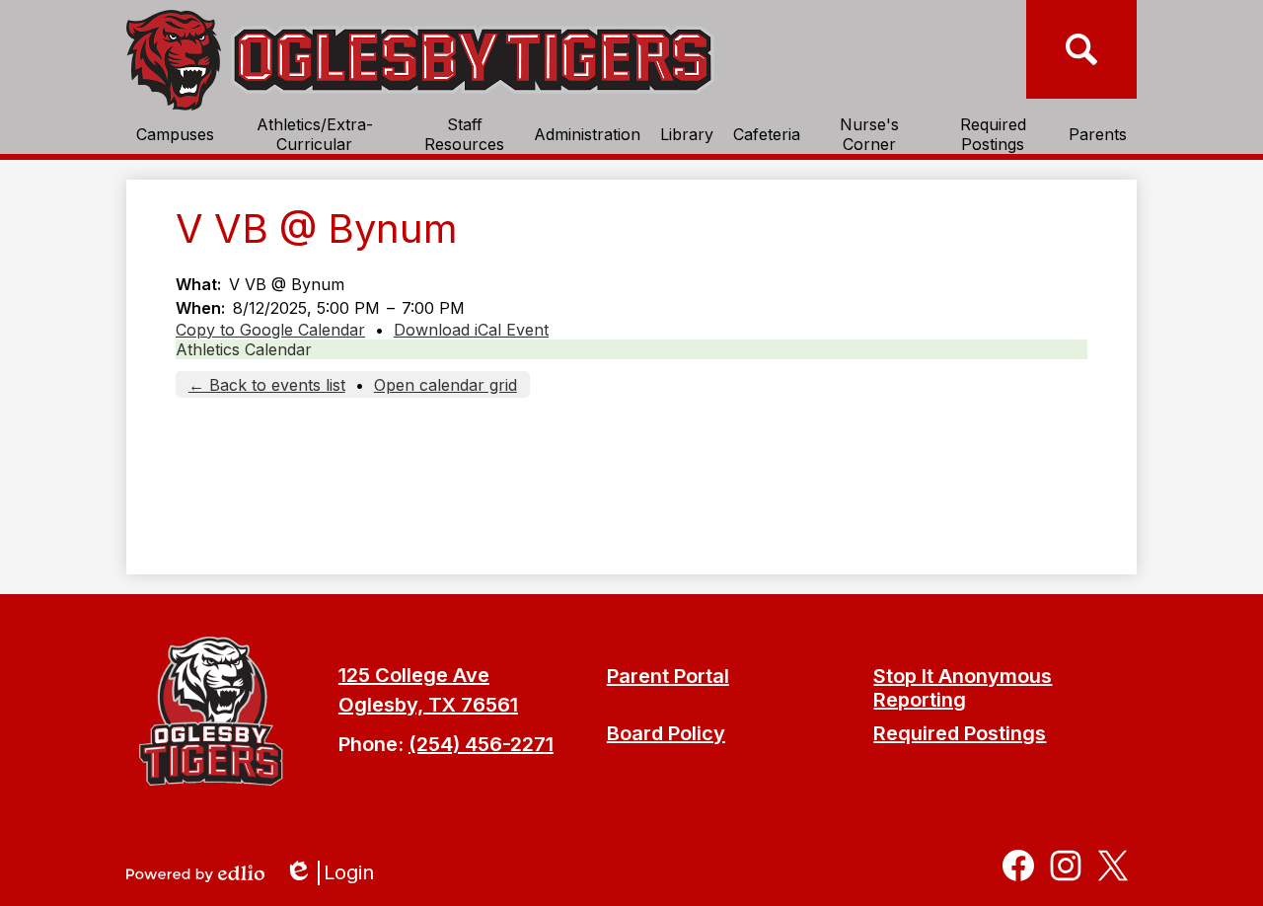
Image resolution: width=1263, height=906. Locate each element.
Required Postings (959, 733)
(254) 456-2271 (481, 744)
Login (336, 873)
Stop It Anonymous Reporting (962, 688)
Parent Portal (668, 676)
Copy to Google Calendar (270, 330)
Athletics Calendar (244, 349)
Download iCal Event (471, 330)
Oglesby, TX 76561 (428, 705)
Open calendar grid (445, 385)
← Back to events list (266, 385)
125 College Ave (413, 675)
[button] (175, 134)
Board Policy (666, 733)
